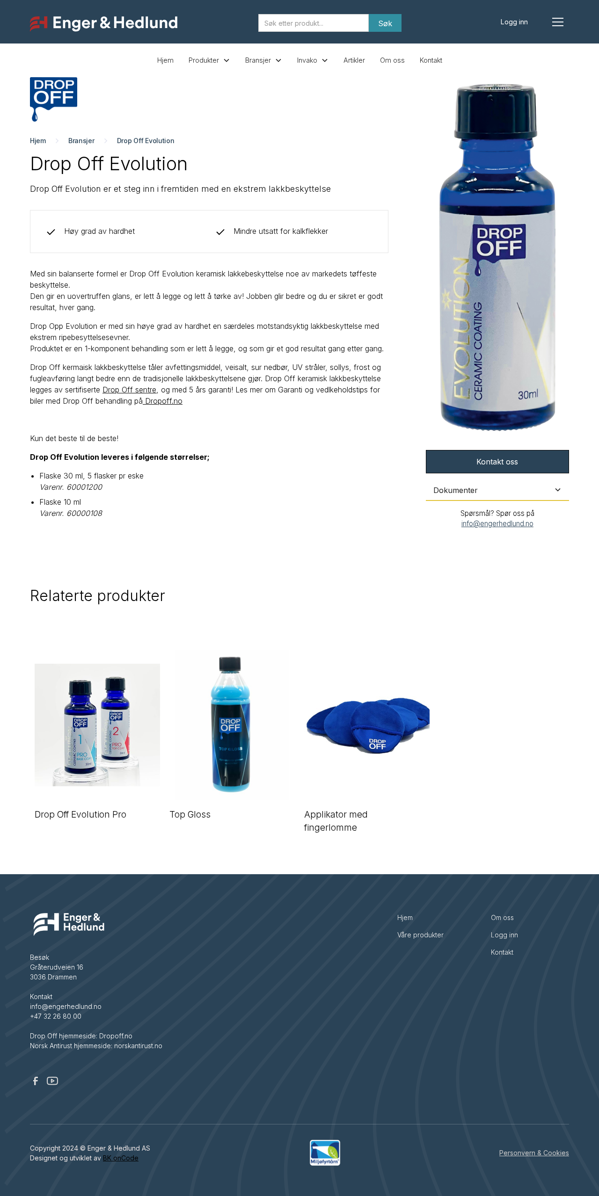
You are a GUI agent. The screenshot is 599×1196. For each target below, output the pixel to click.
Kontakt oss (497, 461)
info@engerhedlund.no (497, 523)
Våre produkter (420, 935)
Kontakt (431, 60)
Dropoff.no (163, 401)
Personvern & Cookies (534, 1153)
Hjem (165, 60)
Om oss (392, 60)
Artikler (354, 60)
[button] (558, 22)
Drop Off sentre (129, 389)
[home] (103, 24)
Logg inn (514, 22)
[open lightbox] (497, 258)
